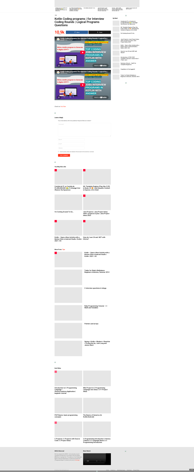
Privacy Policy (136, 470)
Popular (56, 372)
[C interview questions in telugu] (68, 295)
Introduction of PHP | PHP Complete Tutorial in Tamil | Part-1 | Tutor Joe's (130, 59)
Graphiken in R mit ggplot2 (128, 69)
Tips (63, 249)
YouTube (63, 106)
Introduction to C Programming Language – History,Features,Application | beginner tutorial (66, 390)
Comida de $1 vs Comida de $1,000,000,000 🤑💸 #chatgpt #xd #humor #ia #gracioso (61, 9)
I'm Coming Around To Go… (89, 8)
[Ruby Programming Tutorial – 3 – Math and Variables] (68, 313)
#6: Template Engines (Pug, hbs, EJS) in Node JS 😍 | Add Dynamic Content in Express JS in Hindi (75, 9)
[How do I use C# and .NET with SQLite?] (132, 3)
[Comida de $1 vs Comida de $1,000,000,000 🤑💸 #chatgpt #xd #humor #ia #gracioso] (62, 3)
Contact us (113, 470)
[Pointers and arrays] (68, 330)
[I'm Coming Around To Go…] (90, 3)
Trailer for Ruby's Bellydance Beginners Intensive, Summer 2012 (96, 271)
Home (107, 470)
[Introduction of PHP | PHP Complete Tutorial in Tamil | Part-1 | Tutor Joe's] (116, 59)
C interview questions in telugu (95, 288)
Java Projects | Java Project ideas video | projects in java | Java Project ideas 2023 (103, 9)
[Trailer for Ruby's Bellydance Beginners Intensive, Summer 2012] (68, 277)
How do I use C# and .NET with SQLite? (131, 8)
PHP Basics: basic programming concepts (66, 416)
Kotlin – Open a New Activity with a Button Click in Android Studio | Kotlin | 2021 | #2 (117, 9)
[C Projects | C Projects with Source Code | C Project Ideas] (68, 429)
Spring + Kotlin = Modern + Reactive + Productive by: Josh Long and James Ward (97, 343)
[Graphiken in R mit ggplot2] (116, 71)
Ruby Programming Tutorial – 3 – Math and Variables (96, 307)
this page (77, 460)
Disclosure (129, 470)
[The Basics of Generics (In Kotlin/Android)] (97, 405)
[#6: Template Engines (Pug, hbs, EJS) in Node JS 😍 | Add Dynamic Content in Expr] (76, 3)
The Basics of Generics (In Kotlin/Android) (92, 416)
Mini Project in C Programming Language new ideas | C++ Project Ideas (95, 389)
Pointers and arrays (91, 324)
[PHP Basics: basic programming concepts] (68, 405)
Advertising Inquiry (121, 470)
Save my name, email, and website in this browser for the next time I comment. (77, 151)
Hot (56, 170)
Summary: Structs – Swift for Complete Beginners (128, 64)
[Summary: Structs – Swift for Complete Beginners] (116, 65)
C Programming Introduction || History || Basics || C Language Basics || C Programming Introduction (96, 440)
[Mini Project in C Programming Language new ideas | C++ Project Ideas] (97, 378)
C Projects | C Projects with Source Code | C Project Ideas (67, 440)
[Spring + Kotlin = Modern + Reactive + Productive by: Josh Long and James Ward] (68, 348)
